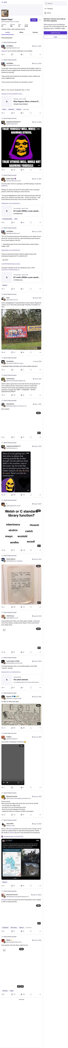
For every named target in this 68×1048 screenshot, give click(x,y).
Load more (21, 999)
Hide (38, 129)
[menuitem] (12, 764)
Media (21, 32)
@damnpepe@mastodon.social (9, 21)
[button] (12, 764)
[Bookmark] (31, 54)
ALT (39, 165)
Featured (35, 32)
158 (11, 26)
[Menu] (39, 20)
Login (55, 37)
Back (5, 2)
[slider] (13, 780)
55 (2, 26)
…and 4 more (26, 109)
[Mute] (7, 782)
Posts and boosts (6, 38)
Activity (7, 32)
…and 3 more (28, 927)
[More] (40, 54)
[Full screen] (21, 782)
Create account (55, 33)
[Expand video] (18, 782)
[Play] (3, 782)
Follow (34, 20)
